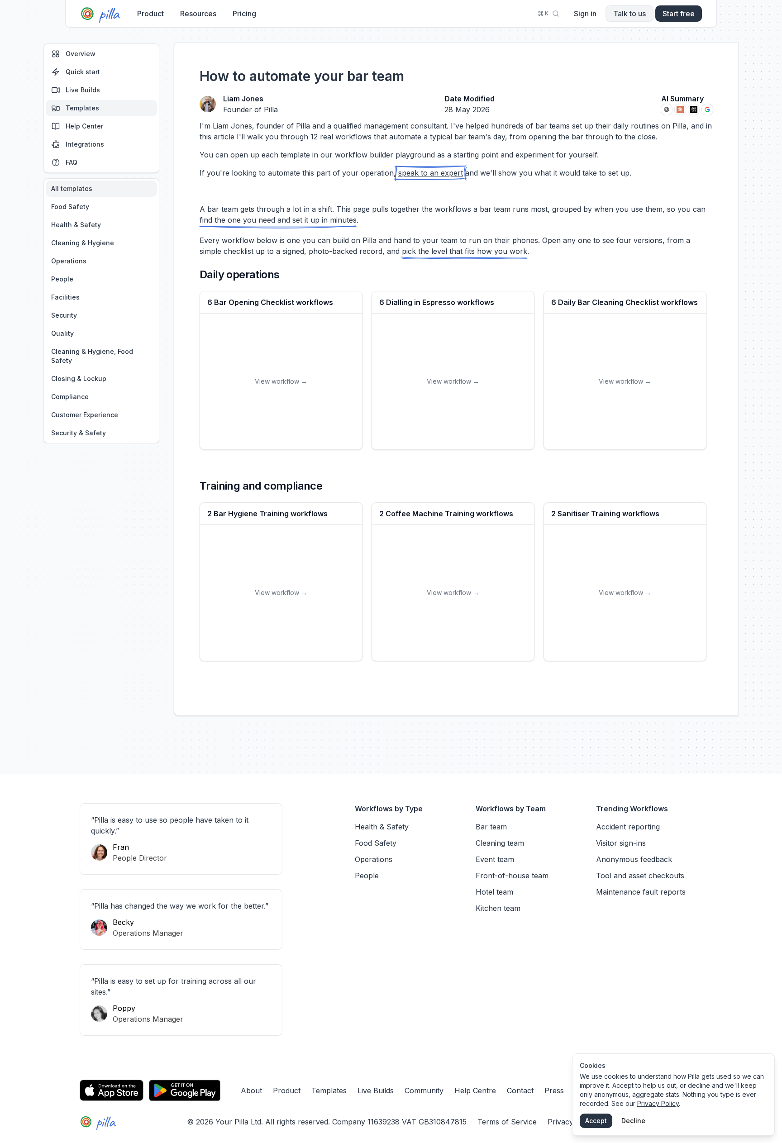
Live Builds (83, 90)
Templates (82, 108)
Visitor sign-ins (621, 843)
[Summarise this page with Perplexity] (693, 109)
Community (424, 1090)
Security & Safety (78, 433)
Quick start (83, 72)
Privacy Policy (658, 1103)
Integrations (85, 144)
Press (554, 1090)
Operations (68, 261)
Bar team (491, 826)
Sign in (585, 13)
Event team (495, 859)
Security (64, 315)
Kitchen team (498, 908)
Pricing (244, 13)
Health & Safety (76, 225)
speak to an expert (430, 172)
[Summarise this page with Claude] (680, 109)
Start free (679, 13)
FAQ (71, 162)
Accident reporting (628, 826)
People (62, 279)
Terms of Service (507, 1121)
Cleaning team (500, 843)
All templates (71, 188)
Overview (80, 53)
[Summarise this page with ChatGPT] (666, 109)
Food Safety (70, 206)
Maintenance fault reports (641, 891)
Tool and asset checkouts (640, 875)
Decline (633, 1120)
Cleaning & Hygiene (82, 243)
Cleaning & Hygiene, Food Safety (92, 356)
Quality (62, 333)
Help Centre (475, 1090)
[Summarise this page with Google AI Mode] (707, 109)
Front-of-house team (512, 875)
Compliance (70, 396)
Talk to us (629, 13)
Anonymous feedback (634, 859)
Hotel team (494, 891)
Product (150, 13)
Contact (520, 1090)
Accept (596, 1120)
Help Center (84, 126)
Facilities (65, 297)
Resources (198, 13)
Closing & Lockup (78, 378)
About (251, 1090)
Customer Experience (84, 415)
